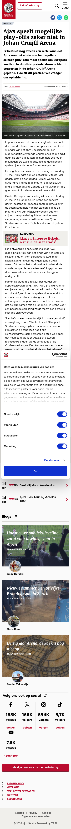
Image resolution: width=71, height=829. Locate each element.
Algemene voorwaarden (35, 816)
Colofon (19, 813)
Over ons (13, 787)
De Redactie (14, 87)
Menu (65, 8)
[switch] (62, 425)
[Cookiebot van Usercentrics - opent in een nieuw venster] (52, 355)
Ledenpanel (14, 799)
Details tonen (52, 460)
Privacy (33, 813)
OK (36, 471)
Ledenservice (15, 783)
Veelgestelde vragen (21, 791)
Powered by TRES (47, 823)
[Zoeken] (57, 6)
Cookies (46, 813)
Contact (12, 795)
